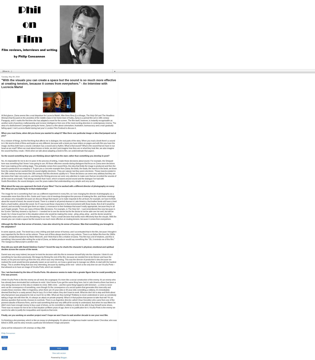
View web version (59, 353)
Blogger (64, 358)
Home (59, 348)
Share (5, 337)
